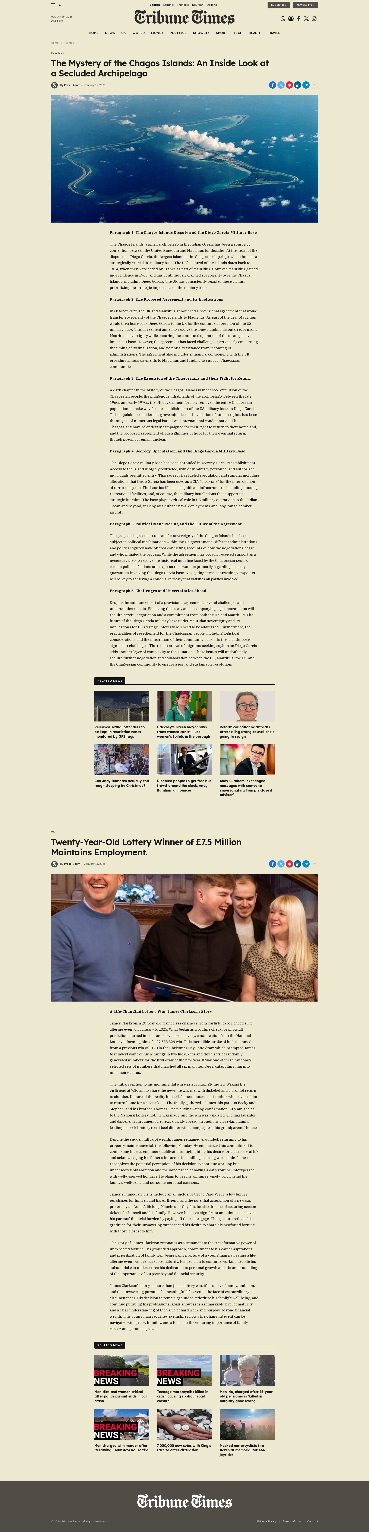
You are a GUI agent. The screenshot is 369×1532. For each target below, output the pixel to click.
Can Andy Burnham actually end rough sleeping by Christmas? (121, 783)
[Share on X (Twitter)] (281, 85)
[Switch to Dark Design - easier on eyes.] (282, 18)
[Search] (60, 5)
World (138, 33)
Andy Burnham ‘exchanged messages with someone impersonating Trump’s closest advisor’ (246, 788)
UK (123, 33)
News (110, 33)
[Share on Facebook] (272, 85)
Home (94, 33)
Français (183, 4)
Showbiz (201, 33)
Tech (238, 33)
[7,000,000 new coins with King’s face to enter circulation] (184, 1424)
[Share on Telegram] (306, 85)
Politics (178, 33)
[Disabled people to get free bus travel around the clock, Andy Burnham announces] (184, 759)
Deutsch (197, 4)
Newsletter (305, 4)
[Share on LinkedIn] (297, 85)
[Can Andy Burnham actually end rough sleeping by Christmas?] (121, 759)
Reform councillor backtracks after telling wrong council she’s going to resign (247, 732)
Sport (221, 33)
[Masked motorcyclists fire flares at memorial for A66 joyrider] (247, 1424)
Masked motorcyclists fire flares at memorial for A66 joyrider (242, 1450)
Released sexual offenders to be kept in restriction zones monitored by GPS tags (119, 732)
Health (255, 33)
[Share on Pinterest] (289, 85)
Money (157, 33)
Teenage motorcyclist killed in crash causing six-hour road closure (182, 1396)
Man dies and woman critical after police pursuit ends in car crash (120, 1396)
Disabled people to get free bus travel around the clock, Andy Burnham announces (184, 785)
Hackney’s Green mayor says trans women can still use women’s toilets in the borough (183, 732)
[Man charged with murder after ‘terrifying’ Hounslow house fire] (121, 1424)
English (155, 4)
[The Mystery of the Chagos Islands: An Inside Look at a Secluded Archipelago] (184, 159)
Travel (274, 33)
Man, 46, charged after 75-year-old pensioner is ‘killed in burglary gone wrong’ (247, 1396)
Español (168, 4)
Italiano (211, 4)
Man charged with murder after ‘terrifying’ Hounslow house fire (121, 1447)
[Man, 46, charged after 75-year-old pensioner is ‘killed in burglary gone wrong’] (247, 1370)
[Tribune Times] (184, 18)
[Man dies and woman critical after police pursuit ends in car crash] (121, 1370)
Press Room (72, 85)
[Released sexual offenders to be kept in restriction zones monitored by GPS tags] (121, 706)
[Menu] (53, 5)
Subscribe (278, 4)
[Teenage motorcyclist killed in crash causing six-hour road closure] (184, 1370)
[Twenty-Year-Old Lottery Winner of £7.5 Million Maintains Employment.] (184, 938)
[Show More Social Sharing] (314, 85)
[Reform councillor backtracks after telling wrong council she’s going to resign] (247, 706)
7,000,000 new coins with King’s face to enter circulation (184, 1447)
